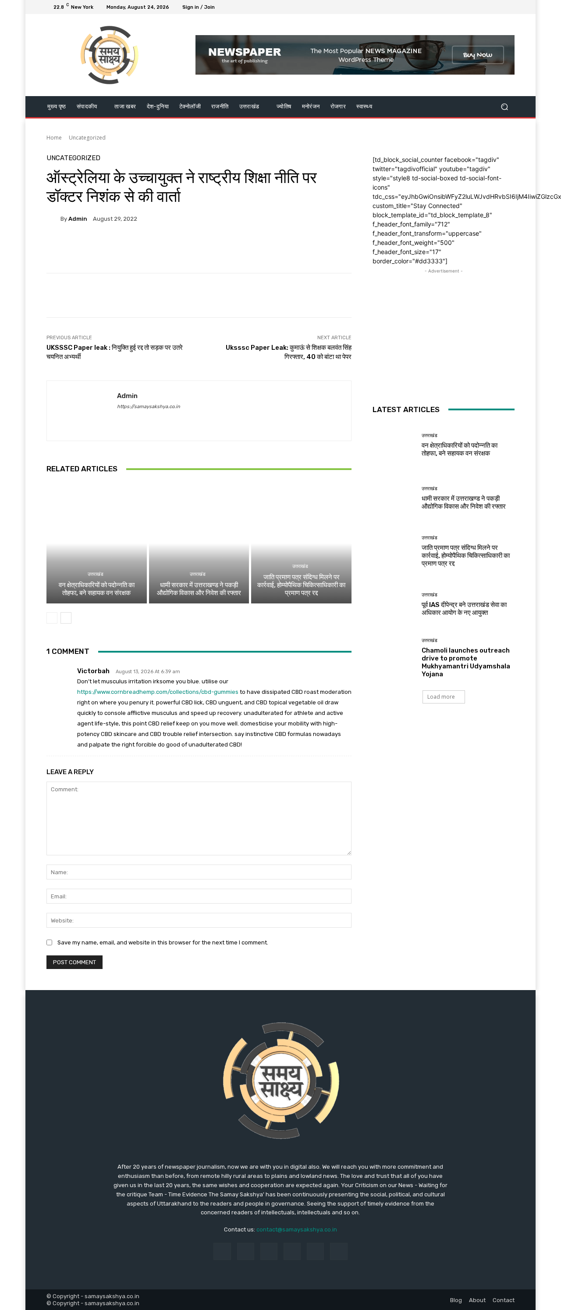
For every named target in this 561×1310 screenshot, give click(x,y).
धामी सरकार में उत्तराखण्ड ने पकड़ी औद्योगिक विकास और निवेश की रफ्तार (199, 589)
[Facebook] (467, 7)
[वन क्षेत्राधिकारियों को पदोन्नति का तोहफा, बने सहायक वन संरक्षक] (96, 543)
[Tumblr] (315, 1251)
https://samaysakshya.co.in (148, 406)
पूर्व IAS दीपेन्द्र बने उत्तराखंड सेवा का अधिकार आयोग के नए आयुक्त (464, 609)
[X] (488, 7)
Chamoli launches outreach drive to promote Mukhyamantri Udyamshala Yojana (466, 662)
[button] (504, 106)
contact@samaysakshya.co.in (296, 1229)
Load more (441, 696)
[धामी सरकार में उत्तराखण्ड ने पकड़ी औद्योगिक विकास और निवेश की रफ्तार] (199, 543)
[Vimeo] (499, 7)
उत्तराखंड (95, 574)
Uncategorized (87, 137)
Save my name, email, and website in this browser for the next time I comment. (162, 942)
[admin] (53, 218)
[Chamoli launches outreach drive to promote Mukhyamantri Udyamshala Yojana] (394, 657)
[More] (267, 249)
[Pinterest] (292, 1251)
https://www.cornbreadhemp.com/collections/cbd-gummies (157, 692)
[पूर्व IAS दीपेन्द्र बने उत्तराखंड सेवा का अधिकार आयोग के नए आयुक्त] (394, 604)
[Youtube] (509, 7)
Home (54, 137)
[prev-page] (51, 618)
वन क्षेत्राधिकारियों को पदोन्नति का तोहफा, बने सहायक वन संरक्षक (97, 589)
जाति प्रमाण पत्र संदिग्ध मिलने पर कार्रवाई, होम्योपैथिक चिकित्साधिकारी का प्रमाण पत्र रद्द (301, 585)
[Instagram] (477, 7)
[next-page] (65, 618)
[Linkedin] (268, 1251)
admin (77, 219)
